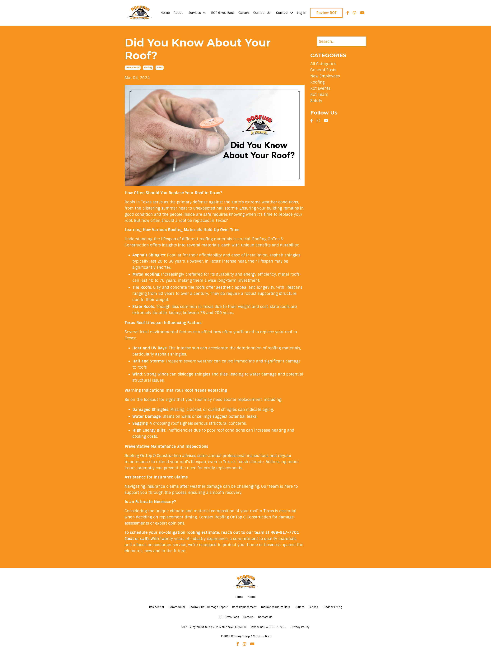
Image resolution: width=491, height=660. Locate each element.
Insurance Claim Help (275, 607)
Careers (244, 13)
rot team (319, 94)
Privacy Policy (300, 627)
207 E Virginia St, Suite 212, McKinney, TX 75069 (214, 627)
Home (165, 13)
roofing (148, 67)
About (178, 13)
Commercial (177, 607)
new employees (325, 76)
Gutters (299, 607)
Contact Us (261, 13)
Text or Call (268, 627)
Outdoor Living (332, 607)
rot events (320, 88)
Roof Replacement (244, 607)
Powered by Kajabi (245, 650)
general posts (132, 67)
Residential (156, 607)
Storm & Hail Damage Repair (208, 607)
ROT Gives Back (223, 13)
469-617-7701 (285, 532)
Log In (301, 13)
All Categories (323, 63)
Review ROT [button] (326, 13)
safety (159, 67)
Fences (313, 607)
